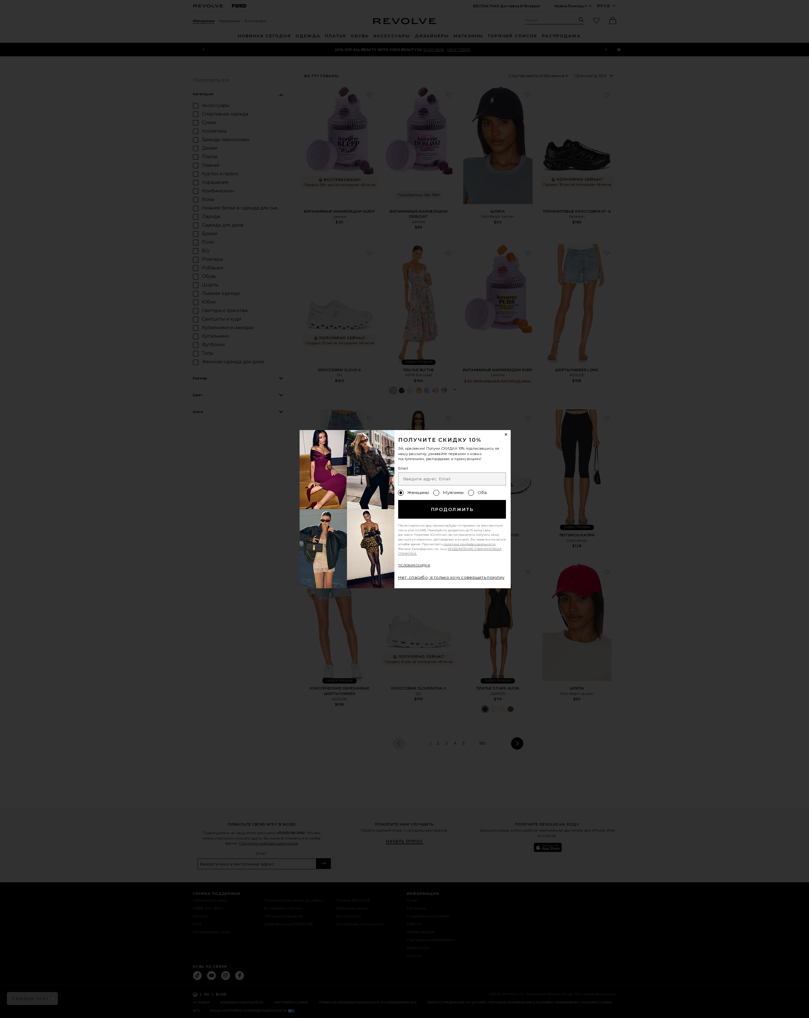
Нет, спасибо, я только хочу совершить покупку (451, 577)
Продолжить (452, 509)
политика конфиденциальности (469, 544)
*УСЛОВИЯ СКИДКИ (414, 565)
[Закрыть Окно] (506, 435)
